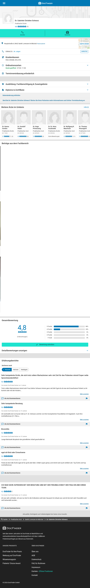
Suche (5, 519)
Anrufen (22, 35)
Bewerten (67, 35)
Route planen (41, 43)
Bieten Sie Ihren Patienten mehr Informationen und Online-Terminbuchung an (44, 100)
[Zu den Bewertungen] (22, 26)
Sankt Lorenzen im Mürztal (34, 519)
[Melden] (87, 398)
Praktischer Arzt (16, 519)
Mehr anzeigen (84, 394)
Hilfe (85, 107)
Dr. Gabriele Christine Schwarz (57, 519)
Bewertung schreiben (46, 344)
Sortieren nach (7, 365)
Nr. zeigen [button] (17, 51)
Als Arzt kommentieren (12, 398)
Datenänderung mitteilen (11, 95)
